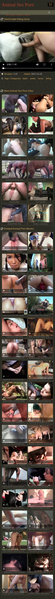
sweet (32, 78)
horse (40, 78)
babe (25, 78)
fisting (48, 78)
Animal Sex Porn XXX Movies (17, 5)
